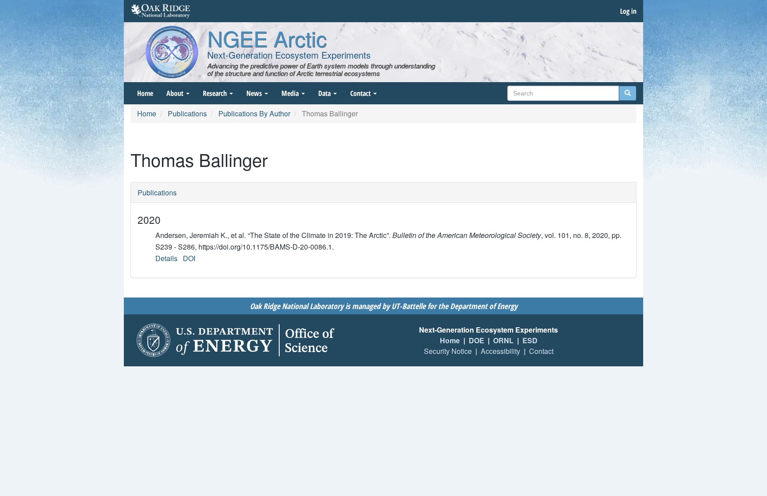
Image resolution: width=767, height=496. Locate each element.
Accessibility (500, 351)
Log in (628, 11)
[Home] (172, 52)
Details (166, 258)
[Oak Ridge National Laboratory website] (160, 11)
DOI (189, 258)
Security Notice (448, 351)
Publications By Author (254, 113)
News (255, 93)
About (175, 93)
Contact (361, 93)
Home (145, 93)
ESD (530, 340)
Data (325, 93)
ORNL (503, 340)
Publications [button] (157, 192)
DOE (476, 340)
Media (290, 93)
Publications (187, 113)
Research (216, 93)
